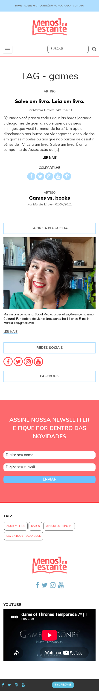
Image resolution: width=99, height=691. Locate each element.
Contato (78, 6)
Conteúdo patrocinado (55, 6)
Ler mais (50, 157)
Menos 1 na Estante (49, 27)
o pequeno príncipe (59, 526)
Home (18, 6)
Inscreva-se (63, 684)
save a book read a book (23, 536)
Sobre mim (30, 6)
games (35, 526)
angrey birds (15, 526)
